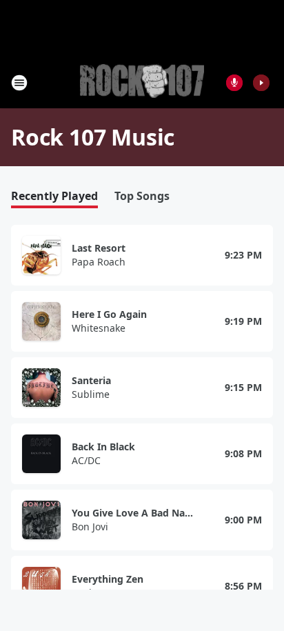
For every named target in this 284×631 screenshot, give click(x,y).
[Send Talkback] (234, 82)
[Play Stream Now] (261, 82)
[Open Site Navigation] (19, 82)
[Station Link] (142, 82)
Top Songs (142, 196)
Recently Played (54, 196)
